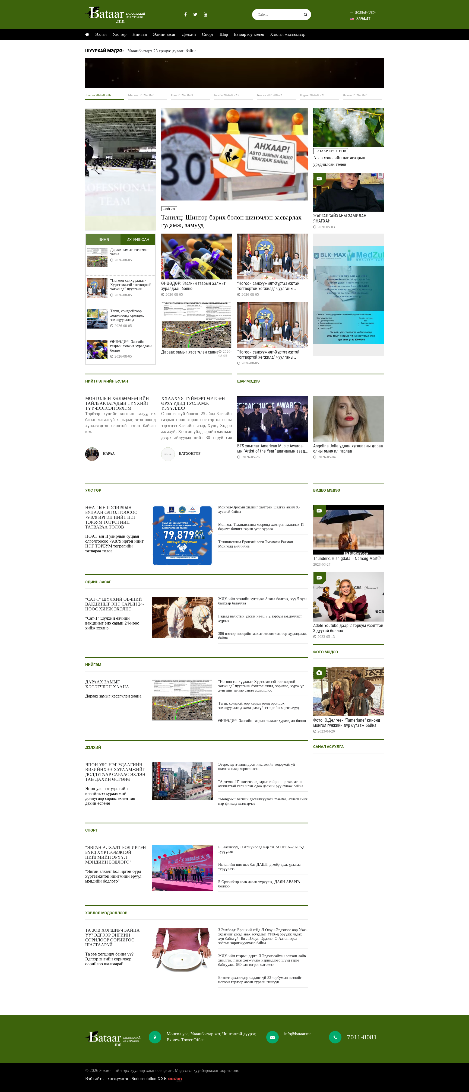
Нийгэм (139, 34)
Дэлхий (189, 34)
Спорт (208, 34)
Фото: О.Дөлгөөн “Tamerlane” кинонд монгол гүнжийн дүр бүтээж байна (346, 723)
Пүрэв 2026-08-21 (312, 95)
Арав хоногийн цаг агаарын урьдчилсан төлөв (339, 161)
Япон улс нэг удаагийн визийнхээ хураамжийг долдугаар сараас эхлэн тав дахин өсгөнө (115, 772)
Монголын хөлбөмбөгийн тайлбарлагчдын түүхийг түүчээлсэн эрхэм (117, 403)
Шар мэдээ (248, 381)
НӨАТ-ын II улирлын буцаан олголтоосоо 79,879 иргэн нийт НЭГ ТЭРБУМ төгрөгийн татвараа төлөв (111, 517)
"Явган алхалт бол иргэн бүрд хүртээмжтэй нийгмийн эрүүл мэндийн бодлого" (115, 854)
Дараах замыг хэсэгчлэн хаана (130, 252)
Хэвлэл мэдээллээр (287, 34)
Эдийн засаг (164, 34)
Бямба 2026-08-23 (226, 95)
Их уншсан (137, 239)
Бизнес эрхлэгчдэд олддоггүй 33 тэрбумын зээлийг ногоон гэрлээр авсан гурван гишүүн (260, 980)
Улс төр (119, 34)
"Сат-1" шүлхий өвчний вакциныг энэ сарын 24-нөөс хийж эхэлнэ (114, 604)
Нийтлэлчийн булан (106, 381)
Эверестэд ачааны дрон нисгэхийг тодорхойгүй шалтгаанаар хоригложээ (256, 766)
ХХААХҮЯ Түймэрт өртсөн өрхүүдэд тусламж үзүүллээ (193, 403)
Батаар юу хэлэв (249, 34)
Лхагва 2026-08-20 (355, 95)
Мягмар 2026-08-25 (141, 95)
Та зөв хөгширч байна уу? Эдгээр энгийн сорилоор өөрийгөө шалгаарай (112, 937)
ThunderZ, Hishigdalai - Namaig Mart (345, 558)
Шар (224, 34)
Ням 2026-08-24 (182, 95)
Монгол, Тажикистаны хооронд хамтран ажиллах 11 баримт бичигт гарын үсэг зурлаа (261, 527)
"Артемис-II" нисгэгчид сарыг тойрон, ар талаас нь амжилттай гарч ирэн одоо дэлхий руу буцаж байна (260, 784)
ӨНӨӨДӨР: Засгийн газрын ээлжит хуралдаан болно (131, 346)
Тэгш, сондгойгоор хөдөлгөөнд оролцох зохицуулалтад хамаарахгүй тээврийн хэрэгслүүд (128, 315)
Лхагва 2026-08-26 (98, 95)
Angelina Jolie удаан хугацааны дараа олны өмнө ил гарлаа (348, 448)
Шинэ (103, 239)
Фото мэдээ (325, 652)
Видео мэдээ (326, 490)
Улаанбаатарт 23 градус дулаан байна (162, 51)
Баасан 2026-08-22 (269, 95)
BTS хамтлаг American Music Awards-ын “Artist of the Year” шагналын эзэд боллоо (271, 451)
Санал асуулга (328, 746)
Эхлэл (101, 34)
